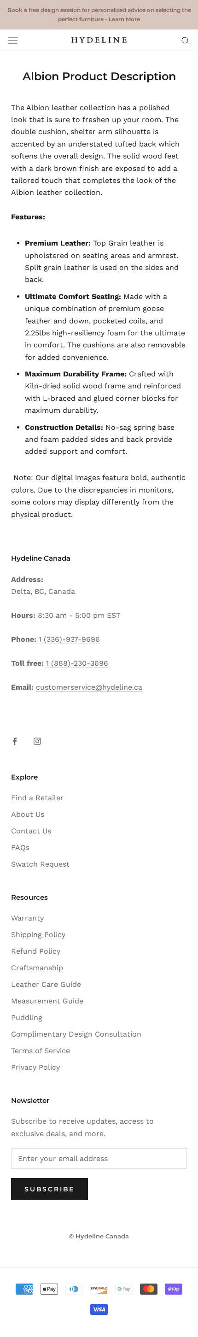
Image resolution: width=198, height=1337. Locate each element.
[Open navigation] (12, 40)
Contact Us (31, 831)
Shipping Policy (38, 934)
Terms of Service (40, 1050)
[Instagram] (37, 741)
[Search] (185, 40)
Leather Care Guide (46, 984)
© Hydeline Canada (99, 1236)
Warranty (27, 918)
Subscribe (49, 1189)
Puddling (26, 1017)
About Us (27, 814)
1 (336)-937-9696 (69, 639)
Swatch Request (40, 864)
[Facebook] (14, 741)
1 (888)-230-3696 (77, 663)
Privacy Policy (35, 1067)
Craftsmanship (37, 967)
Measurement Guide (47, 1001)
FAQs (20, 847)
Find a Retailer (37, 797)
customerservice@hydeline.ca (89, 687)
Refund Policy (35, 951)
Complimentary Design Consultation (76, 1034)
